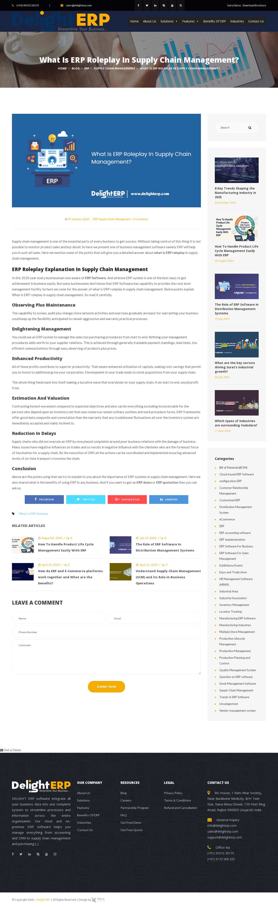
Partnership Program (135, 808)
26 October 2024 (225, 203)
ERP (95, 219)
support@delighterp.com (224, 837)
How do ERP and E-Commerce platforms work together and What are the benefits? (70, 577)
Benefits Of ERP (214, 21)
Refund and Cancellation (180, 808)
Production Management (235, 651)
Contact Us (256, 21)
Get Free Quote (131, 830)
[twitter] (147, 5)
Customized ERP (229, 500)
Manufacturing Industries (235, 625)
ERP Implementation (232, 539)
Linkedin (171, 499)
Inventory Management (234, 605)
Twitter (88, 499)
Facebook (46, 499)
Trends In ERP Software (234, 697)
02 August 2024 (224, 261)
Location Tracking (230, 611)
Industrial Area (228, 591)
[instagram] (181, 5)
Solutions (167, 21)
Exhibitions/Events (231, 565)
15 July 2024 (222, 319)
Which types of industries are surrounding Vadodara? (236, 423)
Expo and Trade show (233, 572)
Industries (237, 21)
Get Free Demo (131, 822)
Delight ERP (43, 900)
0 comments (141, 219)
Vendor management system (237, 710)
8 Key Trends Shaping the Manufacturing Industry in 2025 (235, 192)
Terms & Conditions (177, 800)
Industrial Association (233, 598)
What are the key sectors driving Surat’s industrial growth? (235, 367)
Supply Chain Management (115, 219)
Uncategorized (228, 704)
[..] (36, 844)
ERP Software (95, 278)
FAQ (124, 815)
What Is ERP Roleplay (33, 513)
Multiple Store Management (237, 632)
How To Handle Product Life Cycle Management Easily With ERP (236, 250)
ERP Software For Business (236, 546)
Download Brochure (254, 5)
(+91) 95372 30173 (28, 5)
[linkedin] (155, 5)
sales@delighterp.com (79, 5)
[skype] (164, 5)
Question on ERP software (236, 677)
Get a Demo (234, 5)
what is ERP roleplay (169, 253)
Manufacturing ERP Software (237, 618)
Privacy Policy (173, 793)
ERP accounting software (235, 533)
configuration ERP (230, 481)
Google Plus (130, 499)
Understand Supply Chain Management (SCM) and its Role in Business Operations (168, 577)
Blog (124, 793)
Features (188, 21)
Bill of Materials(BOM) (233, 467)
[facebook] (138, 5)
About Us (149, 21)
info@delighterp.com (222, 825)
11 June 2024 (222, 431)
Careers (126, 800)
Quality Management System (237, 670)
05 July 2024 (222, 377)
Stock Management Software (237, 683)
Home (134, 21)
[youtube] (172, 5)
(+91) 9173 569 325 (221, 859)
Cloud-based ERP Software (236, 474)
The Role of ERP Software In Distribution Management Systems (236, 308)
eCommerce (227, 519)
